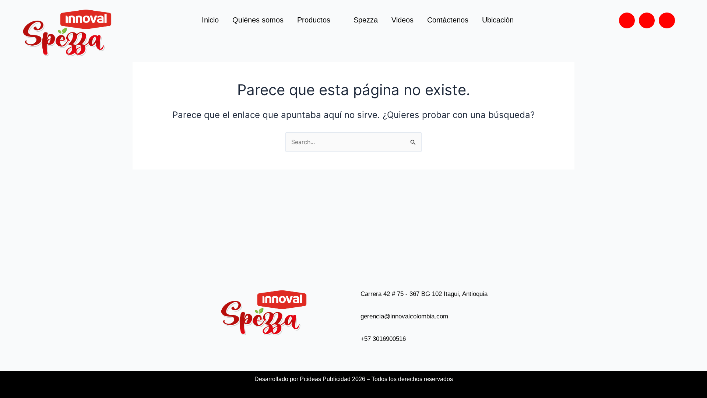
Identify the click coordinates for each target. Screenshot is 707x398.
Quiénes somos (258, 20)
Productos (313, 20)
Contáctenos (447, 20)
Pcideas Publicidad (325, 379)
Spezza (366, 20)
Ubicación (498, 20)
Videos (402, 20)
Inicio (210, 20)
